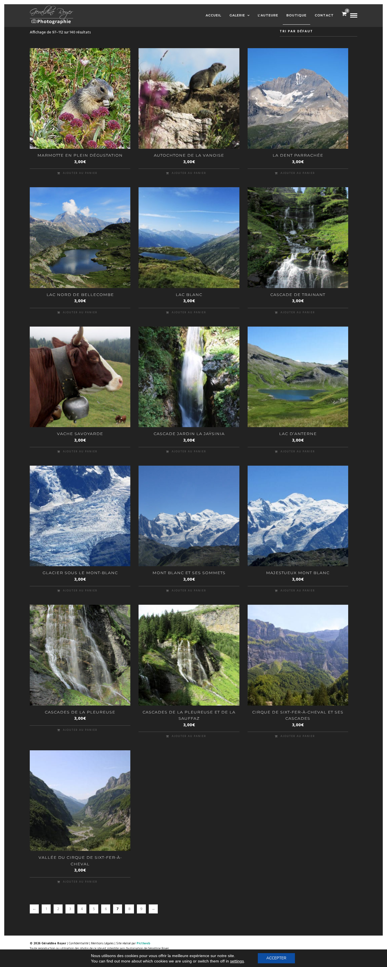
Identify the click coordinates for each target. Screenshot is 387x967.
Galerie (237, 15)
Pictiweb (143, 943)
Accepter (276, 958)
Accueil (213, 15)
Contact (324, 15)
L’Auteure (268, 15)
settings (237, 961)
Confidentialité (78, 943)
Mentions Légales (102, 943)
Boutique (296, 15)
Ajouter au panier (80, 173)
